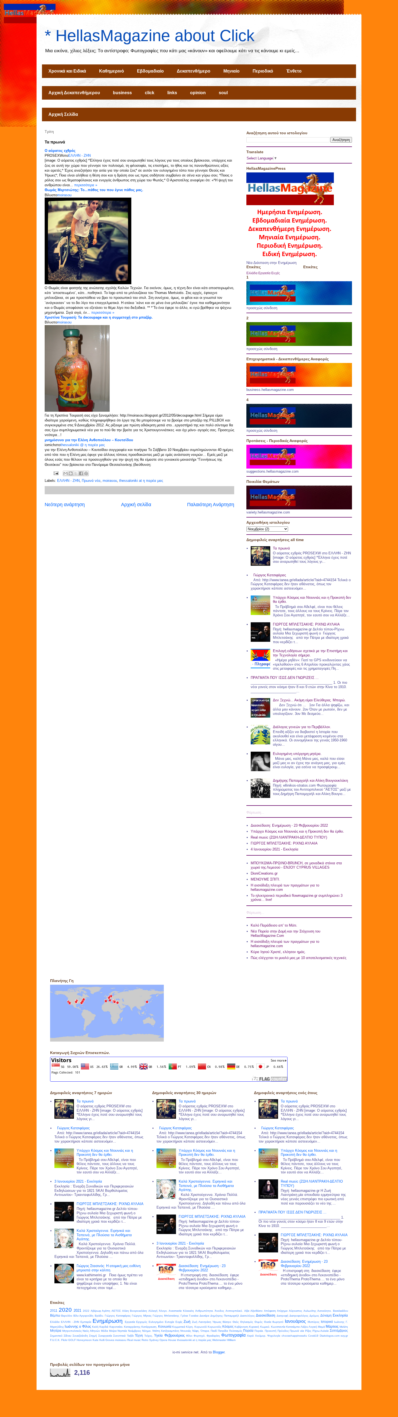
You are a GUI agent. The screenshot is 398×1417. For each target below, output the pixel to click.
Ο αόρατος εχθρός (60, 151)
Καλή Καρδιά (100, 1326)
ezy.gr (344, 1335)
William (231, 1340)
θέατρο (227, 1321)
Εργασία (264, 273)
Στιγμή (93, 1335)
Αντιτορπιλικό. (234, 1310)
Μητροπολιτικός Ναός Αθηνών (81, 1330)
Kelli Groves (106, 1340)
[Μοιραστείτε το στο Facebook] (81, 473)
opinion (198, 92)
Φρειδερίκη (213, 1335)
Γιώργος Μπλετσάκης (166, 1315)
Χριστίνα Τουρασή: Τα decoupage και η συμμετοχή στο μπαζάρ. (99, 317)
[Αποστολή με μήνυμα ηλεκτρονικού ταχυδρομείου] (65, 473)
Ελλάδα (251, 273)
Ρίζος (308, 1330)
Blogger (218, 1352)
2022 (86, 1310)
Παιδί (214, 1330)
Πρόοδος (283, 1330)
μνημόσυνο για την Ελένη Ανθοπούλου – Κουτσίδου (89, 440)
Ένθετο (294, 71)
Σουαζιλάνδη (80, 1335)
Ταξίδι (130, 1335)
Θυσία (267, 1321)
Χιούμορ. (260, 1335)
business (122, 92)
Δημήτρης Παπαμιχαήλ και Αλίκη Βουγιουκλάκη (310, 780)
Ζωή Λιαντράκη (201, 1321)
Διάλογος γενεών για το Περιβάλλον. (302, 727)
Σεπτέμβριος (339, 1330)
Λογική (313, 1326)
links (172, 92)
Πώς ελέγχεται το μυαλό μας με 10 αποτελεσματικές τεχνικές (298, 958)
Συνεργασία (105, 1335)
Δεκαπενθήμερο (193, 71)
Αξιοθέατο (256, 1310)
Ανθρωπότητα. (204, 1310)
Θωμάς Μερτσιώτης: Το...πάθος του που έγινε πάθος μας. (94, 190)
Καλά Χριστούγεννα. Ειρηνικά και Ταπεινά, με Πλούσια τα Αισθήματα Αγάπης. (104, 1235)
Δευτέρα (204, 1315)
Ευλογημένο (156, 1321)
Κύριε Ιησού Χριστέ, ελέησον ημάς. (278, 952)
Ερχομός (141, 1321)
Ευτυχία (169, 1321)
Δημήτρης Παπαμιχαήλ (224, 1315)
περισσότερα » (85, 185)
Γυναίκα (193, 1315)
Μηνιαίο (231, 71)
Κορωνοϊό (200, 1326)
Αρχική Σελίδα (63, 114)
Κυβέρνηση (241, 1326)
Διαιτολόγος (247, 1315)
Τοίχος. (148, 1335)
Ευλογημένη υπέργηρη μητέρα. (297, 754)
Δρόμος (314, 1315)
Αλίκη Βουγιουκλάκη (134, 1310)
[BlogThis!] (70, 473)
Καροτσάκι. (116, 1326)
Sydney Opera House (162, 1340)
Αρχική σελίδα (136, 504)
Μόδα (104, 1330)
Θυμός (259, 1321)
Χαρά (250, 1335)
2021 (77, 1310)
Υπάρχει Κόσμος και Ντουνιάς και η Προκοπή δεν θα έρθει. (297, 831)
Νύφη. (196, 1330)
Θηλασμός (246, 1321)
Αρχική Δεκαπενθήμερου (74, 92)
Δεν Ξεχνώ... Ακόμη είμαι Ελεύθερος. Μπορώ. (309, 700)
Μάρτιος (332, 1326)
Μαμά (321, 1326)
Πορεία (248, 1330)
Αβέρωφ (96, 1310)
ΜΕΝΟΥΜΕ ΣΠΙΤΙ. (265, 879)
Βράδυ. (99, 1315)
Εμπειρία (85, 1321)
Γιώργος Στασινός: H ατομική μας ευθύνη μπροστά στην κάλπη (109, 1268)
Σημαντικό (56, 1335)
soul (223, 92)
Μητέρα (55, 1330)
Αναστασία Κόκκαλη (181, 1310)
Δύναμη (326, 1315)
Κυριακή (254, 1326)
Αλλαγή (153, 1310)
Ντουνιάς (185, 1330)
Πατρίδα (223, 1330)
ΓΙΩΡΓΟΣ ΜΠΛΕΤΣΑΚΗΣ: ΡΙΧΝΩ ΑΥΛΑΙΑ (306, 624)
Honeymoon (84, 1340)
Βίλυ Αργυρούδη (83, 1315)
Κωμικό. (265, 1326)
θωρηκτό (277, 1321)
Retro (145, 1340)
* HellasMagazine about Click (150, 36)
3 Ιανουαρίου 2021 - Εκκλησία (78, 1181)
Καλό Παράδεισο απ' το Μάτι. (274, 925)
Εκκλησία (340, 1315)
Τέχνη (139, 1335)
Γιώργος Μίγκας (142, 1315)
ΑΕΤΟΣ (116, 1310)
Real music (134, 1340)
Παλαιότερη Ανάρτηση (210, 504)
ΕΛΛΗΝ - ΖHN (79, 155)
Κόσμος (228, 1326)
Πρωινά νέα (91, 481)
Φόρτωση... (255, 812)
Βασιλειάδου (340, 1310)
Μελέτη (344, 1326)
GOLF (72, 1340)
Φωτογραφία (233, 1335)
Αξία (246, 1310)
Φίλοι (189, 1335)
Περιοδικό (263, 71)
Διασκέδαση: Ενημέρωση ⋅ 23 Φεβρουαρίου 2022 (289, 825)
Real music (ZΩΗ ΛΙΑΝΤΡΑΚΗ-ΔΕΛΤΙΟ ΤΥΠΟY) (289, 837)
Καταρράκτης (132, 1326)
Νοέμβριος (134, 1330)
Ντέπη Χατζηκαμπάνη (166, 1330)
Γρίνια (184, 1315)
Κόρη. (190, 1326)
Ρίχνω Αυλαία (320, 1330)
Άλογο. (163, 1310)
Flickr (64, 1340)
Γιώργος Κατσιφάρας (269, 575)
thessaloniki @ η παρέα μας (82, 445)
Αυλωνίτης (310, 1310)
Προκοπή (270, 1330)
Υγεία (158, 1335)
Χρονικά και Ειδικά (67, 71)
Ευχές (275, 273)
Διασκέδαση (265, 1315)
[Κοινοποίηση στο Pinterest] (86, 473)
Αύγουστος (295, 1310)
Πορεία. (259, 1330)
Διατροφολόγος (298, 1315)
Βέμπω (55, 1315)
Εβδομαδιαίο (150, 71)
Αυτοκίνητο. (324, 1310)
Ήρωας (217, 1321)
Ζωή (187, 1322)
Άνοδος (219, 1310)
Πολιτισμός (235, 1330)
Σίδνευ (67, 1335)
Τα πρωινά (281, 548)
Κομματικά (178, 1326)
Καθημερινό (111, 71)
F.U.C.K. (55, 1340)
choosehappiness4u (294, 1335)
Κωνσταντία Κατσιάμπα (285, 1326)
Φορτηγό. (199, 1335)
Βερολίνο (66, 1315)
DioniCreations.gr (264, 873)
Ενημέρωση (108, 1321)
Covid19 (313, 1335)
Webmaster (219, 1340)
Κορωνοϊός (214, 1326)
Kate (96, 1340)
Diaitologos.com (330, 1335)
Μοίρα (113, 1330)
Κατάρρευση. (149, 1326)
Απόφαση (270, 1310)
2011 (53, 1310)
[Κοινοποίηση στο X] (76, 473)
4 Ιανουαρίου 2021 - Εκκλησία (274, 849)
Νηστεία (122, 1330)
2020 (65, 1310)
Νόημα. (146, 1330)
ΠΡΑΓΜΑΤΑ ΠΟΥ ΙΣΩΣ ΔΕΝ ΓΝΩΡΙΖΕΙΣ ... (285, 678)
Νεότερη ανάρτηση (65, 504)
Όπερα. (205, 1330)
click (149, 92)
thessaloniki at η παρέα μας (141, 481)
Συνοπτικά (119, 1335)
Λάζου (304, 1326)
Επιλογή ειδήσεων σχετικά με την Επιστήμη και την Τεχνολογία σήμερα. (310, 653)
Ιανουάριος (295, 1321)
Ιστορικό (327, 1321)
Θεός (236, 1321)
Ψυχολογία (273, 1335)
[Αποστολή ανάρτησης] (56, 473)
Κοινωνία (164, 1326)
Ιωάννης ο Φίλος (78, 1326)
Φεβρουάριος (174, 1335)
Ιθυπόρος (313, 1321)
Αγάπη (106, 1310)
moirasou (64, 195)
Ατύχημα (282, 1310)
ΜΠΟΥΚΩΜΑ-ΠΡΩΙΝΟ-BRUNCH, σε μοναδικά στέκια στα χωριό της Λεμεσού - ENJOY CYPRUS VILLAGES (296, 865)
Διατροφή (282, 1315)
